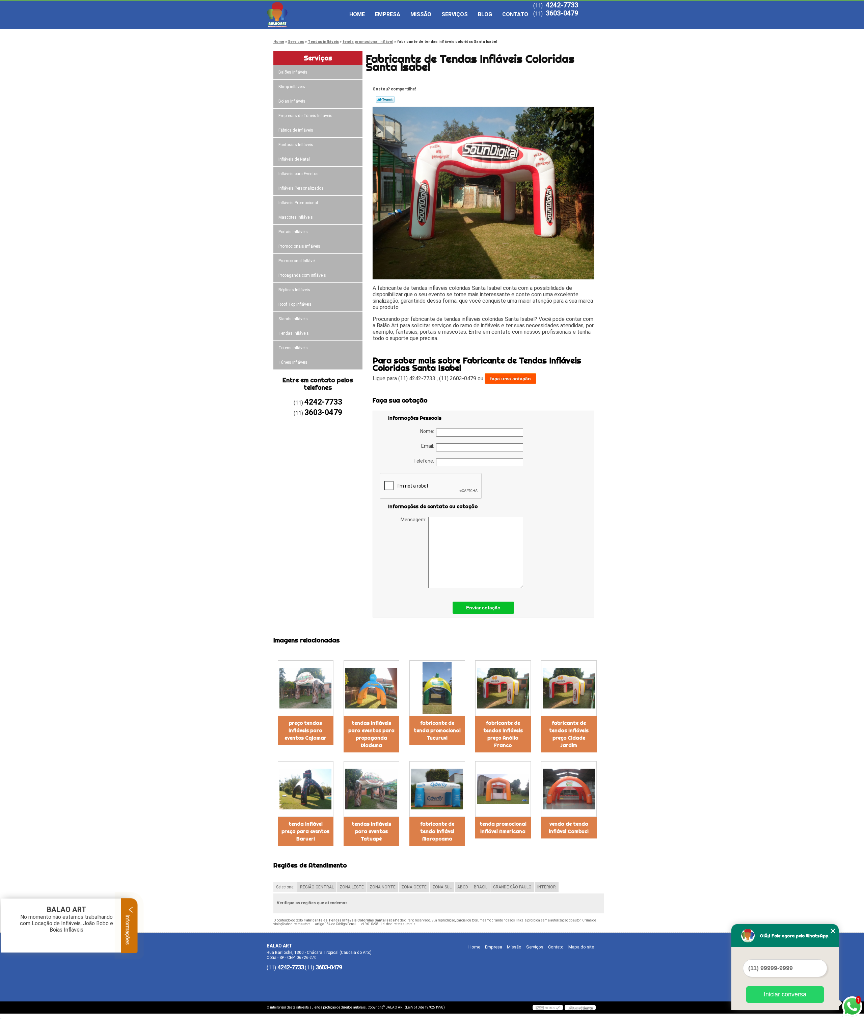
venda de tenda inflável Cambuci (569, 827)
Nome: (428, 431)
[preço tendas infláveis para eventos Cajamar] (305, 688)
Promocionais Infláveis (299, 246)
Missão (420, 14)
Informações (128, 929)
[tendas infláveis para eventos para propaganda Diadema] (371, 688)
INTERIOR (546, 887)
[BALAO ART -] (305, 14)
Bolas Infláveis (291, 101)
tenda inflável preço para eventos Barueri (305, 831)
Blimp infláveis (291, 86)
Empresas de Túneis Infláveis (305, 115)
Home (357, 14)
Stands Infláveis (293, 318)
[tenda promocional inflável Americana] (503, 789)
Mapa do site (581, 946)
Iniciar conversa (785, 994)
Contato (515, 14)
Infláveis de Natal (294, 159)
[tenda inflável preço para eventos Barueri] (305, 789)
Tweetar (385, 99)
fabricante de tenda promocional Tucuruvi (437, 730)
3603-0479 (562, 13)
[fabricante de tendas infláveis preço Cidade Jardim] (569, 688)
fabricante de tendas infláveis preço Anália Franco (503, 734)
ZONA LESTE (352, 887)
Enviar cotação (483, 607)
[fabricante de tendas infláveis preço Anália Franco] (503, 688)
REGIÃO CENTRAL (317, 887)
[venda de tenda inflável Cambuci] (569, 789)
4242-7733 (562, 5)
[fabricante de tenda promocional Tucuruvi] (437, 688)
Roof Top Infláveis (295, 304)
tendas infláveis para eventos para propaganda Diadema (371, 734)
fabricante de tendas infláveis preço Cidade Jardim (569, 734)
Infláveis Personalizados (301, 188)
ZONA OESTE (414, 887)
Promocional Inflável (297, 260)
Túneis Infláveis (292, 362)
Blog (485, 14)
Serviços (454, 14)
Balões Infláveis (292, 72)
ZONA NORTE (383, 887)
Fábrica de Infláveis (295, 130)
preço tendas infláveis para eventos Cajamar (305, 730)
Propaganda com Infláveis (302, 275)
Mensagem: (414, 519)
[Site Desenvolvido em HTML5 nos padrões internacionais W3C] (548, 1007)
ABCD (462, 887)
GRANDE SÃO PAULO (512, 887)
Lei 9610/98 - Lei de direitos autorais (387, 924)
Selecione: (285, 887)
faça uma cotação (510, 378)
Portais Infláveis (293, 231)
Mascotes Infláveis (295, 217)
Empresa (387, 14)
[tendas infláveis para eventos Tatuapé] (371, 789)
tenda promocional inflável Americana (503, 827)
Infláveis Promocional (298, 202)
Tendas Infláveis (293, 333)
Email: (428, 446)
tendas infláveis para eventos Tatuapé (371, 831)
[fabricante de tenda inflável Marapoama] (437, 789)
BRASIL (480, 887)
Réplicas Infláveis (294, 289)
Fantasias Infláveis (295, 144)
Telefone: (424, 461)
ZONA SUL (442, 887)
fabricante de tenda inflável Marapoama (437, 831)
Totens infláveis (293, 348)
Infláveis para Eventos (298, 173)
